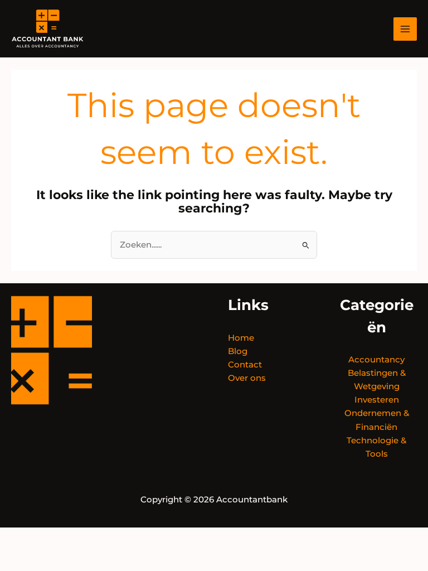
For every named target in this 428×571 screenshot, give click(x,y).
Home (241, 338)
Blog (237, 351)
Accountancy (376, 360)
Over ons (247, 378)
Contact (245, 365)
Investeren (376, 400)
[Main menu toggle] (405, 29)
